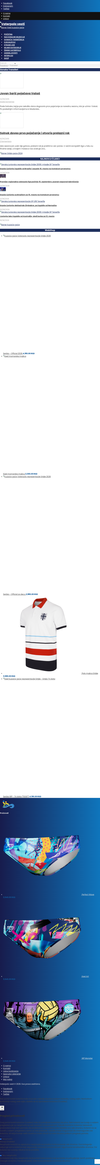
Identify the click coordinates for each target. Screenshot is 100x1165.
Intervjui (8, 55)
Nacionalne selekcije (14, 37)
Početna (8, 34)
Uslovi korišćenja (10, 1071)
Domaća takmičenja (14, 39)
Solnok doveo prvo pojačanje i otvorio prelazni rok (35, 133)
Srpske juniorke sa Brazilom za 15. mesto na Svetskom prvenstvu (29, 194)
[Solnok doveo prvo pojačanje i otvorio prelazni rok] (11, 127)
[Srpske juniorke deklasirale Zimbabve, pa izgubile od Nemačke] (22, 201)
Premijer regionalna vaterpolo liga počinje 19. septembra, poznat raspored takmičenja (39, 181)
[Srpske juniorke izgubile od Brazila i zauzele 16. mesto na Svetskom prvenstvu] (30, 164)
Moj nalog (7, 1079)
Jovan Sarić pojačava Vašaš (20, 93)
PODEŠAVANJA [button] (7, 1104)
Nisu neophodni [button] (7, 1152)
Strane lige (9, 45)
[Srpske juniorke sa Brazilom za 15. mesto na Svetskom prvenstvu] (3, 190)
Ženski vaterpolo (12, 50)
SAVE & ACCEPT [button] (7, 1163)
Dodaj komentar (7, 101)
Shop (6, 58)
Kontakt (6, 16)
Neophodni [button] (5, 1136)
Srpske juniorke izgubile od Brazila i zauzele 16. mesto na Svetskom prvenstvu (35, 168)
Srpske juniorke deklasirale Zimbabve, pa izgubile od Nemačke (28, 205)
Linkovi (6, 18)
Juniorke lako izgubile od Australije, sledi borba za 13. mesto (27, 216)
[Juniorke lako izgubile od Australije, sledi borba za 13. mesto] (30, 212)
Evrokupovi (9, 42)
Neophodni (7, 1139)
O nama (6, 13)
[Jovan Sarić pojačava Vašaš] (11, 87)
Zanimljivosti (11, 53)
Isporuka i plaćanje (12, 1074)
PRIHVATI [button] (18, 1104)
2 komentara (5, 141)
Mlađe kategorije (12, 47)
